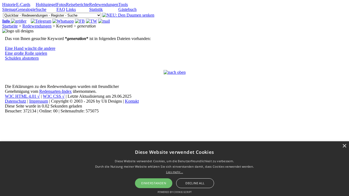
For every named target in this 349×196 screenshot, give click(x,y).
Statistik (96, 9)
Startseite (10, 26)
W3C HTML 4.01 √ (22, 96)
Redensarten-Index (55, 91)
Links (71, 9)
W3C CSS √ (54, 96)
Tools (123, 4)
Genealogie (26, 9)
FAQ (60, 9)
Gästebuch (127, 9)
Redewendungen (103, 4)
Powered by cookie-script (175, 192)
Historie (9, 4)
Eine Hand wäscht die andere (30, 48)
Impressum (38, 101)
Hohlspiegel (46, 4)
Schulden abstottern (22, 58)
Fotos (61, 4)
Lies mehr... (174, 172)
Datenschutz (15, 101)
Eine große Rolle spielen (26, 53)
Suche (41, 9)
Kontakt (132, 101)
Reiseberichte (77, 4)
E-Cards (23, 4)
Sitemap (9, 9)
